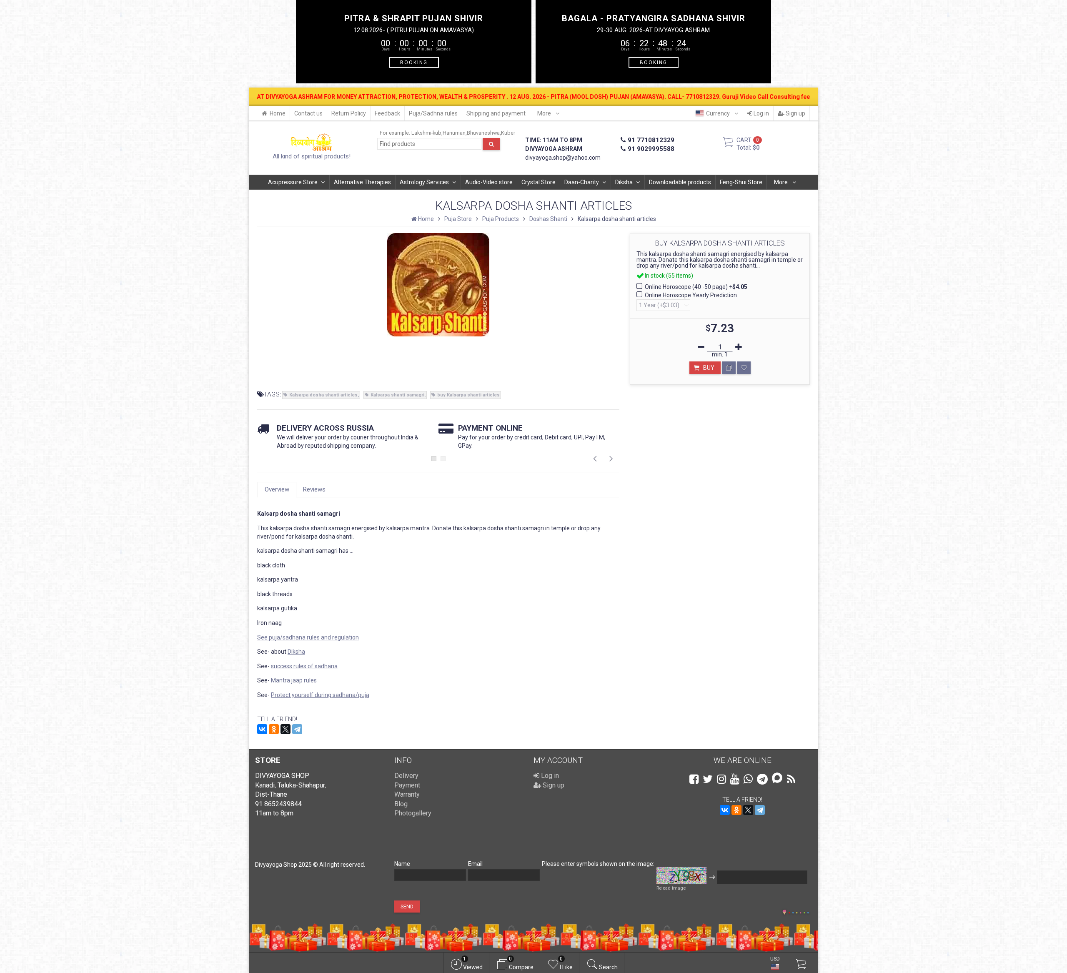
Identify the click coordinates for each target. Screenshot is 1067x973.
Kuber (508, 133)
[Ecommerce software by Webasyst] (798, 911)
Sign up (794, 113)
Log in (760, 113)
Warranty (407, 794)
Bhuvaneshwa (483, 133)
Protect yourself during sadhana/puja (320, 695)
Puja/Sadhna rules (433, 113)
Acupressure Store (293, 182)
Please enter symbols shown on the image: (598, 863)
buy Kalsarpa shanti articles (468, 395)
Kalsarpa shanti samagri (397, 395)
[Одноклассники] (274, 729)
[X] (286, 729)
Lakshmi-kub (426, 133)
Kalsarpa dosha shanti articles (323, 395)
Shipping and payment (496, 113)
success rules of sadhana (304, 666)
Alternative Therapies (362, 182)
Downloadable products (680, 182)
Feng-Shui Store (741, 182)
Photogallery (412, 813)
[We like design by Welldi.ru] (784, 913)
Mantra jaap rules (294, 680)
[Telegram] (297, 729)
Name (402, 863)
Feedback (387, 113)
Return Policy (348, 113)
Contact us (308, 113)
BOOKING (414, 62)
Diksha (624, 182)
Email (475, 863)
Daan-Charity (581, 182)
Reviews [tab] (314, 489)
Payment (407, 785)
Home (278, 113)
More (544, 113)
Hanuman (454, 133)
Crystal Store (538, 182)
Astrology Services (424, 182)
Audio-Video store (489, 182)
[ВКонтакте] (262, 729)
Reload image (671, 888)
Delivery (406, 776)
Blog (401, 804)
